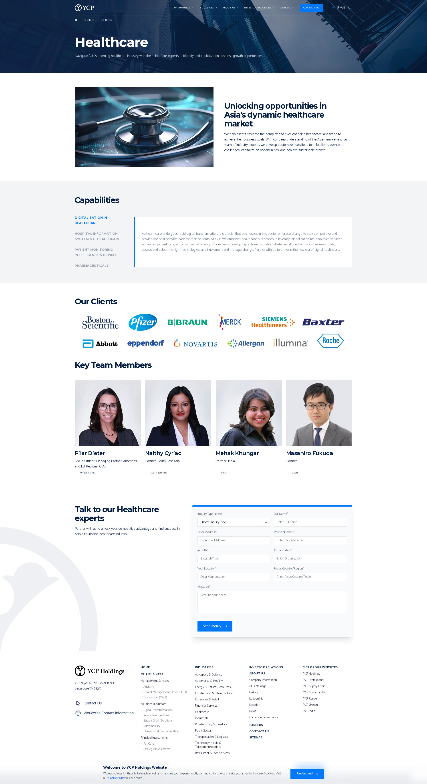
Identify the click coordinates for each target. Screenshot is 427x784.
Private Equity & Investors (211, 725)
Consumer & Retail (207, 700)
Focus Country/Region (289, 569)
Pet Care (148, 744)
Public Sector (203, 731)
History (253, 693)
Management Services (155, 681)
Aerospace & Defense (208, 675)
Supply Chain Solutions (157, 721)
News (252, 711)
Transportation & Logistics (211, 737)
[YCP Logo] (84, 7)
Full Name (281, 514)
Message (203, 587)
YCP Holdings (311, 674)
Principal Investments (154, 738)
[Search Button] (350, 8)
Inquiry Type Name (210, 514)
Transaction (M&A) (155, 698)
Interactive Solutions (156, 716)
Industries (206, 8)
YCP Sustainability (314, 693)
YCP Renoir (310, 699)
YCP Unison (310, 705)
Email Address (207, 532)
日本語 (341, 8)
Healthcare (106, 20)
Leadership (256, 699)
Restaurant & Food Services (212, 753)
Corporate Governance (263, 718)
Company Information (263, 680)
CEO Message (257, 686)
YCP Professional (313, 680)
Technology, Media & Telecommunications (208, 745)
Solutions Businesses (153, 704)
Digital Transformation (157, 710)
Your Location (206, 569)
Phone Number (284, 532)
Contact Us (311, 8)
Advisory (148, 687)
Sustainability (151, 726)
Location (254, 705)
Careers (285, 8)
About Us (228, 8)
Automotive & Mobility (209, 681)
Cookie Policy (116, 778)
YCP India (309, 711)
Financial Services (206, 706)
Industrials (201, 718)
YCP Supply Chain (314, 686)
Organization (283, 550)
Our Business (181, 8)
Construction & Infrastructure (213, 694)
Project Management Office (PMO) (165, 692)
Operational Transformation (161, 732)
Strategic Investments (156, 749)
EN (332, 8)
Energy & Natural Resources (213, 687)
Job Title (202, 550)
